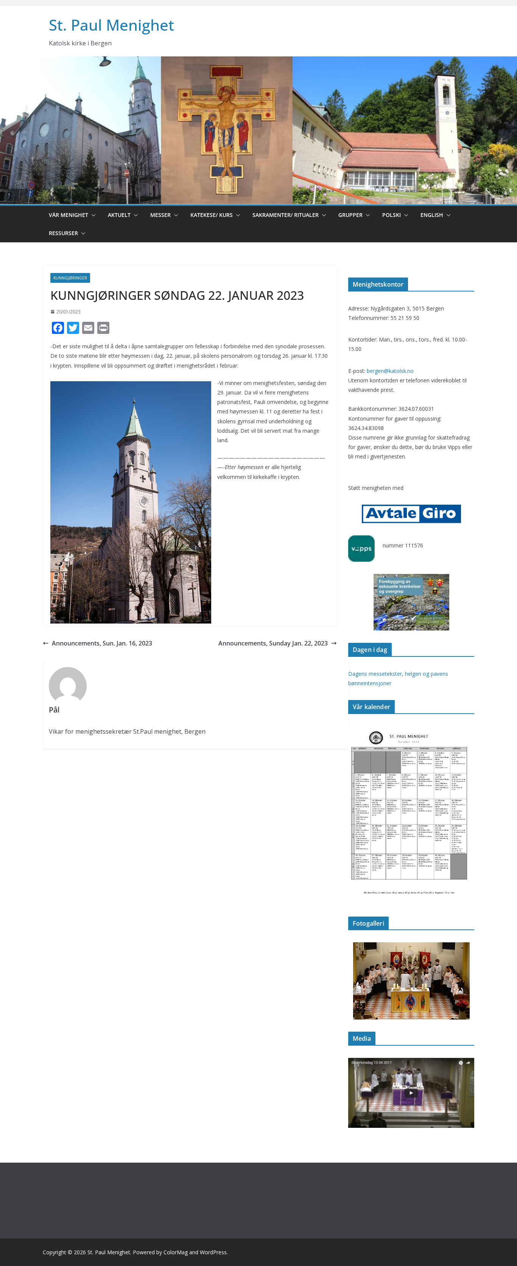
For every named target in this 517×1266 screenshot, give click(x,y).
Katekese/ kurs (211, 214)
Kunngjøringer (70, 278)
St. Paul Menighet (111, 24)
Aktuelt (119, 214)
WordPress (213, 1252)
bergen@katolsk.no (390, 370)
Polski (391, 214)
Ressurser (63, 233)
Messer (160, 214)
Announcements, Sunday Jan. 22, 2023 (273, 643)
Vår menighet (68, 214)
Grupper (350, 214)
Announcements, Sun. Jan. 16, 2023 (102, 643)
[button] (92, 215)
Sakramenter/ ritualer (285, 214)
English (431, 214)
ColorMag (176, 1252)
